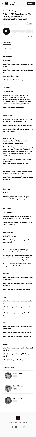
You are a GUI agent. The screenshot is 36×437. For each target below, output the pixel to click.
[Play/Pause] (6, 31)
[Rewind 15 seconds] (5, 37)
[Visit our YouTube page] (16, 427)
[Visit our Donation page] (24, 427)
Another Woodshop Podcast (15, 3)
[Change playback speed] (11, 37)
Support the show (8, 367)
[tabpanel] (18, 209)
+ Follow (30, 3)
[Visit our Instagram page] (12, 427)
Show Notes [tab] (7, 43)
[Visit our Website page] (20, 427)
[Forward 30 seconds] (8, 37)
